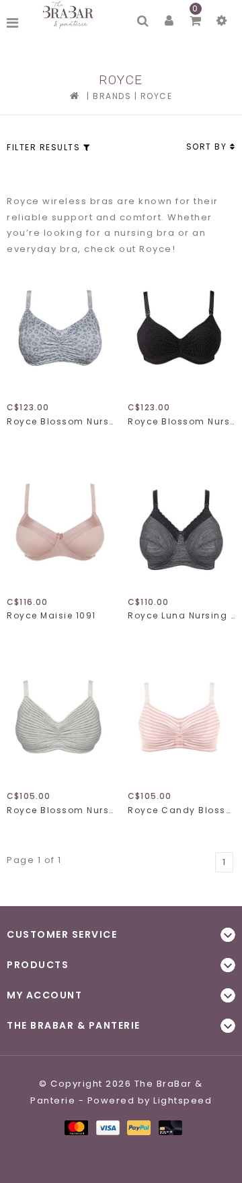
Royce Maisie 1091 (51, 615)
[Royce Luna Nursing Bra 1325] (181, 522)
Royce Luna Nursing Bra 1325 (181, 615)
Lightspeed (182, 1100)
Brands (112, 96)
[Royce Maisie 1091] (60, 522)
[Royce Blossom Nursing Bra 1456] (60, 328)
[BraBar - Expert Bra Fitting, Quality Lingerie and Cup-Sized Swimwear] (70, 15)
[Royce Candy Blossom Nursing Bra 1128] (181, 717)
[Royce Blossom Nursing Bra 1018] (181, 328)
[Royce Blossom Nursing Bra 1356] (60, 717)
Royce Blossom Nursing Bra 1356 (60, 810)
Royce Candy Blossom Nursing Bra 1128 (181, 810)
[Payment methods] (75, 1127)
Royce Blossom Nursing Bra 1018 (181, 421)
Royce (156, 96)
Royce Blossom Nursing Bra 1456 (60, 421)
